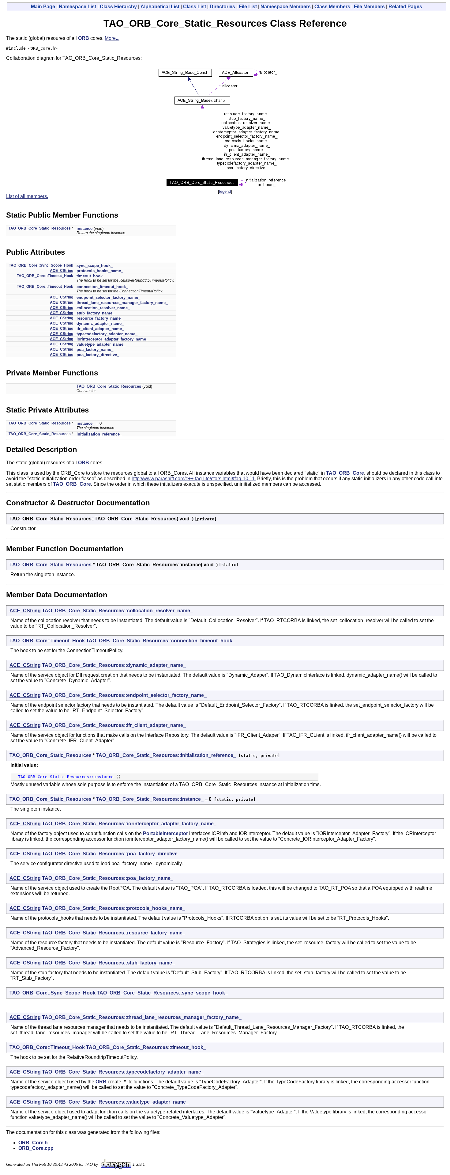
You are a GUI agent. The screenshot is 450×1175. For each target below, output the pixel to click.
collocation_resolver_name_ (103, 308)
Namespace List (77, 6)
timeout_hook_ (91, 276)
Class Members (332, 6)
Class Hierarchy (118, 6)
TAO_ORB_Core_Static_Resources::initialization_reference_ (166, 755)
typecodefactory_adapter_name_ (107, 334)
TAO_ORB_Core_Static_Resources (40, 228)
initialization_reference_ (99, 434)
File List (248, 6)
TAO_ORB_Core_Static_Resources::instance (66, 776)
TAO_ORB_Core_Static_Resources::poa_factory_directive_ (111, 853)
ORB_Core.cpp (36, 1148)
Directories (222, 6)
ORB (83, 38)
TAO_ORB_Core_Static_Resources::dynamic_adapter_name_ (114, 665)
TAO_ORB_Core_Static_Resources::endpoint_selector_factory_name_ (124, 695)
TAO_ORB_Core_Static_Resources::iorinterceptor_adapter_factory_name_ (129, 823)
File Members (369, 6)
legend (225, 191)
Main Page (43, 6)
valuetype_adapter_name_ (101, 344)
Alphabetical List (160, 6)
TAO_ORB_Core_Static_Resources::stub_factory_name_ (108, 962)
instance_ (86, 423)
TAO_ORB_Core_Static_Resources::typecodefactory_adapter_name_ (123, 1071)
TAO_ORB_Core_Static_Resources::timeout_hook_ (146, 1047)
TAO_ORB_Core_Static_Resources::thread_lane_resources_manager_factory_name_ (142, 1017)
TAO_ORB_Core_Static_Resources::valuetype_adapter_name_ (115, 1102)
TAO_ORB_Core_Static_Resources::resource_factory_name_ (113, 932)
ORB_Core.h (33, 1142)
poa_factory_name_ (95, 349)
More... (112, 38)
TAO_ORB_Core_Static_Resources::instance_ (150, 799)
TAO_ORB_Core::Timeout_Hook (45, 276)
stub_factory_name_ (95, 313)
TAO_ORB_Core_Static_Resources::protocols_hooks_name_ (113, 908)
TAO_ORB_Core (345, 473)
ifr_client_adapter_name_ (100, 328)
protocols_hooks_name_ (100, 270)
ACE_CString (61, 270)
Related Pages (405, 6)
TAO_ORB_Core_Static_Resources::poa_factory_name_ (107, 878)
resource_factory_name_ (100, 318)
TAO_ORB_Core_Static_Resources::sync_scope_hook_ (162, 992)
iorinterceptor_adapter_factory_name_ (112, 339)
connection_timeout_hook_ (102, 286)
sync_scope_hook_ (95, 265)
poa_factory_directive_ (98, 354)
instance (84, 228)
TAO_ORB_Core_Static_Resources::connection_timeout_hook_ (160, 640)
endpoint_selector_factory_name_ (108, 297)
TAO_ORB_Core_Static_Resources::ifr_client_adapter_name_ (114, 725)
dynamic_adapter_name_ (100, 323)
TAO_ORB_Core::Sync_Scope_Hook (41, 265)
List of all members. (27, 196)
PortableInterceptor (165, 833)
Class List (194, 6)
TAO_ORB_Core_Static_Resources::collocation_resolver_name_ (117, 610)
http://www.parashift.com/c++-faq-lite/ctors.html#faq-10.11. (194, 478)
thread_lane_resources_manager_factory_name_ (122, 302)
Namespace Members (286, 6)
